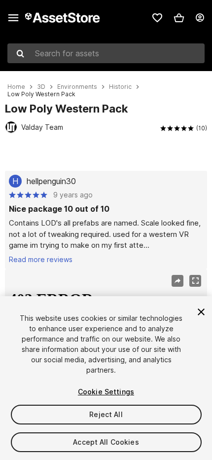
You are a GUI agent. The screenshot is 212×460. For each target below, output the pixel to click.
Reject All (105, 414)
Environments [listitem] (77, 86)
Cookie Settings (106, 391)
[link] (157, 18)
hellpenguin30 (51, 181)
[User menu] (200, 18)
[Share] (177, 281)
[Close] (201, 312)
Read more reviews (40, 259)
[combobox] (106, 53)
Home (16, 86)
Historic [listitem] (120, 86)
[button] (179, 18)
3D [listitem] (41, 86)
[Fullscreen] (195, 281)
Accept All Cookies (106, 442)
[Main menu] (13, 18)
